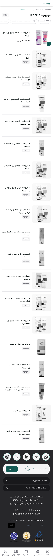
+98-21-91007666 (26, 510)
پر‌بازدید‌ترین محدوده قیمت (21, 21)
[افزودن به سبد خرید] (49, 44)
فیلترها (42, 21)
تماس (12, 469)
